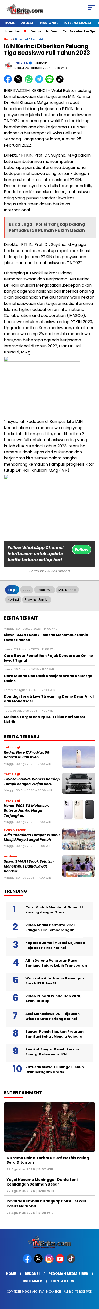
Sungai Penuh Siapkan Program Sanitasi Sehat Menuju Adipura (54, 1034)
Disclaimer (31, 1281)
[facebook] (28, 1262)
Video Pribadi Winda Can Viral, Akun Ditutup (53, 998)
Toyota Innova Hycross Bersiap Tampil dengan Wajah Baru (32, 781)
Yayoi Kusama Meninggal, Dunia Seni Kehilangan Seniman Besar (42, 1182)
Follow (81, 549)
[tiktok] (71, 1262)
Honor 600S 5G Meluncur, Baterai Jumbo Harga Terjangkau (26, 810)
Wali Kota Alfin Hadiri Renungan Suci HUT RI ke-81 (54, 981)
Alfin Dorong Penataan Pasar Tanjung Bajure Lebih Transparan (56, 963)
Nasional (49, 22)
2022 (27, 589)
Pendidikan (39, 39)
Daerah (27, 22)
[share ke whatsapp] (30, 82)
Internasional (78, 22)
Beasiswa (45, 589)
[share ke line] (50, 82)
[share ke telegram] (39, 82)
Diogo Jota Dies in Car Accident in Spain (58, 31)
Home (10, 22)
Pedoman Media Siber (68, 1273)
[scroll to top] (92, 1279)
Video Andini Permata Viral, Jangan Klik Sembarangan (50, 927)
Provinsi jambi (36, 599)
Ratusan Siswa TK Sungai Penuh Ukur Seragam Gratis (54, 1069)
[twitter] (39, 1262)
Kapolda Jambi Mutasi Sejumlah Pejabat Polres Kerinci (55, 945)
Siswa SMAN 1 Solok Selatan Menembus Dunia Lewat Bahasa (29, 866)
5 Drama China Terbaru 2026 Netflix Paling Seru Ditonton (48, 1160)
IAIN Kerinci (67, 589)
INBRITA (21, 63)
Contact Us (62, 1281)
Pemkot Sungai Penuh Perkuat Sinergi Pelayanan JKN (53, 1052)
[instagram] (50, 1262)
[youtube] (60, 1262)
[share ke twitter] (19, 82)
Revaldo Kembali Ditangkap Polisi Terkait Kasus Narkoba (46, 1203)
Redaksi (32, 1273)
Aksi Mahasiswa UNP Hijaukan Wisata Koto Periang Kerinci (52, 1016)
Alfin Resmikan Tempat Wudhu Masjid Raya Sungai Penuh (32, 837)
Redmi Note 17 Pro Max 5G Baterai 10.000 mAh (27, 755)
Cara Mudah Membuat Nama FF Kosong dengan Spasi (54, 910)
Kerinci (13, 599)
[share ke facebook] (9, 82)
